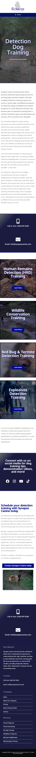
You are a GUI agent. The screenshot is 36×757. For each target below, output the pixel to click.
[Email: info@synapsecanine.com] (18, 239)
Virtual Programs (8, 723)
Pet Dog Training (8, 730)
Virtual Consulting (9, 727)
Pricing (5, 704)
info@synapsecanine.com (16, 685)
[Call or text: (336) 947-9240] (18, 221)
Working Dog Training (10, 741)
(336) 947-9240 (14, 680)
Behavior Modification (10, 738)
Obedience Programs (10, 734)
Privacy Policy (18, 753)
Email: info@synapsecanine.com (18, 244)
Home (5, 697)
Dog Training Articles (10, 708)
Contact (5, 712)
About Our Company (9, 701)
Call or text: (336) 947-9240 (18, 226)
